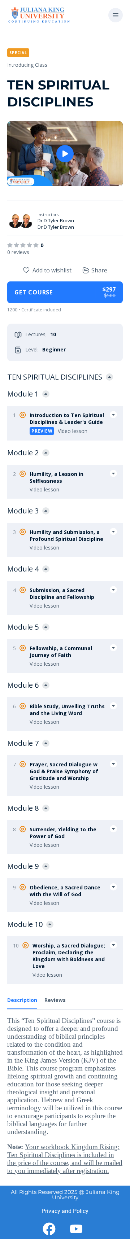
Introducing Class (27, 64)
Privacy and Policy (65, 1211)
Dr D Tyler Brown (56, 220)
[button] (115, 15)
